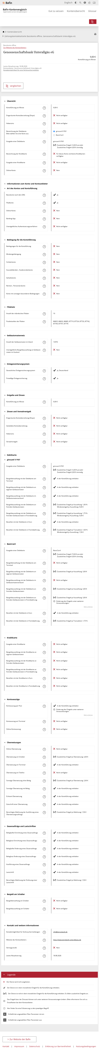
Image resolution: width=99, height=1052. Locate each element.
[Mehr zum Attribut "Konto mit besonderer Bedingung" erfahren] (44, 246)
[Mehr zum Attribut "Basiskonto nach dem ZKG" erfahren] (44, 195)
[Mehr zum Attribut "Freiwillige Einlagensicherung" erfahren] (44, 378)
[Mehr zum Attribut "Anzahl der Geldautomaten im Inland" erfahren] (44, 342)
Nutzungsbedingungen (86, 1046)
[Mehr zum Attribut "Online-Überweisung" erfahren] (44, 749)
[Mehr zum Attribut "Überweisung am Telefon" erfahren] (44, 773)
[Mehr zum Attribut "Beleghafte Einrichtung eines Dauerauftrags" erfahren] (44, 833)
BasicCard (59, 135)
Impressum (19, 1046)
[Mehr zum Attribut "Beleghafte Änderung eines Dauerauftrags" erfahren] (44, 849)
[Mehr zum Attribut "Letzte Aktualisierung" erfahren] (44, 956)
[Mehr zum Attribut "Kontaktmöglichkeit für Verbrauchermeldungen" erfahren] (44, 932)
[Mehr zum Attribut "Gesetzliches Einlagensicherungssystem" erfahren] (44, 370)
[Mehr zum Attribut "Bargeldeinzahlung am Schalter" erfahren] (44, 901)
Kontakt (6, 1046)
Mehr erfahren (88, 607)
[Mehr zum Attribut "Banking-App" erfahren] (44, 219)
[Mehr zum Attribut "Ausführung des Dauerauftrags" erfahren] (44, 864)
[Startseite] (3, 31)
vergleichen (15, 85)
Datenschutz (34, 1046)
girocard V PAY (61, 131)
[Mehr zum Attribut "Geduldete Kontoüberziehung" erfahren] (44, 426)
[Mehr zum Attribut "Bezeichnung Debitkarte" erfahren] (44, 131)
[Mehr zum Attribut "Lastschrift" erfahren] (44, 872)
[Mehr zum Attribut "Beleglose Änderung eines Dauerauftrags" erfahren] (44, 856)
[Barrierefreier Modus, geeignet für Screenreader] (85, 2)
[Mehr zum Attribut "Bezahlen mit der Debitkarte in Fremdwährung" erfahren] (44, 530)
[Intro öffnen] (94, 3)
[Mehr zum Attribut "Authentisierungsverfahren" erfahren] (44, 226)
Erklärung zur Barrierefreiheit (58, 1046)
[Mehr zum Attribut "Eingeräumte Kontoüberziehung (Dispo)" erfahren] (44, 115)
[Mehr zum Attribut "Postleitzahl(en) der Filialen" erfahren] (44, 321)
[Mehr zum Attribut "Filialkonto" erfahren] (44, 203)
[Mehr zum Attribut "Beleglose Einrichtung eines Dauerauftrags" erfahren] (44, 841)
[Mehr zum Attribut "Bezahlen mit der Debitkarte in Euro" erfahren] (44, 522)
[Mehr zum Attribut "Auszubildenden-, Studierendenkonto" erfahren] (44, 270)
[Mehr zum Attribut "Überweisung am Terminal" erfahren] (44, 765)
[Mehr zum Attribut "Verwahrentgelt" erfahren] (44, 442)
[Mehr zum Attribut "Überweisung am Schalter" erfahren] (44, 757)
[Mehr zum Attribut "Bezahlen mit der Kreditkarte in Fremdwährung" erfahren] (44, 686)
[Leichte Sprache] (89, 2)
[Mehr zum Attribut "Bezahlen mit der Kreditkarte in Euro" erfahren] (44, 678)
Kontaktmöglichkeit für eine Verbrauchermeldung (21, 70)
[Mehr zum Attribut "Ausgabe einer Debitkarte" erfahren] (44, 141)
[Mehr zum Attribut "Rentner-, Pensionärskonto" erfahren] (44, 286)
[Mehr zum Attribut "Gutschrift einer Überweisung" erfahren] (44, 804)
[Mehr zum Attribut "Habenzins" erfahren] (44, 123)
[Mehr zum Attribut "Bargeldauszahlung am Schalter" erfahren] (44, 909)
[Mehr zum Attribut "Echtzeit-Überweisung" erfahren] (44, 796)
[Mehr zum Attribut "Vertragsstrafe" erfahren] (44, 948)
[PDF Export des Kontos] (95, 34)
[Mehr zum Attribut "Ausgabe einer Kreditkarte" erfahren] (44, 162)
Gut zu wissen (56, 11)
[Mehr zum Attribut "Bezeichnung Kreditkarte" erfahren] (44, 154)
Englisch (68, 2)
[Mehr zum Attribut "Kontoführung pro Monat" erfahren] (44, 108)
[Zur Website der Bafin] (7, 3)
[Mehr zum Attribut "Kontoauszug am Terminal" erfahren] (44, 721)
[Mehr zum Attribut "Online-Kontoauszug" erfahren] (44, 729)
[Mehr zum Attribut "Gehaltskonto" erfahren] (44, 278)
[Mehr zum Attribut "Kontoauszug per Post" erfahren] (44, 706)
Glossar (92, 11)
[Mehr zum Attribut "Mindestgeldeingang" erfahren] (44, 254)
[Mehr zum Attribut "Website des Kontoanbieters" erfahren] (44, 940)
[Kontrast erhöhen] (76, 3)
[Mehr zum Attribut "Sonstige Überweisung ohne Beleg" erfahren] (44, 781)
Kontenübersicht (76, 11)
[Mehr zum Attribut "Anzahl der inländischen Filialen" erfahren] (44, 313)
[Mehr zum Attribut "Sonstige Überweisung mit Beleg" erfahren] (44, 788)
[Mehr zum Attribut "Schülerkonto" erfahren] (44, 262)
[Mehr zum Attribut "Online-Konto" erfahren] (44, 170)
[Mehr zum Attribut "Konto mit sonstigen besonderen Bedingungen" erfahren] (44, 294)
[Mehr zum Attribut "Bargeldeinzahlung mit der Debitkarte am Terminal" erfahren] (44, 479)
